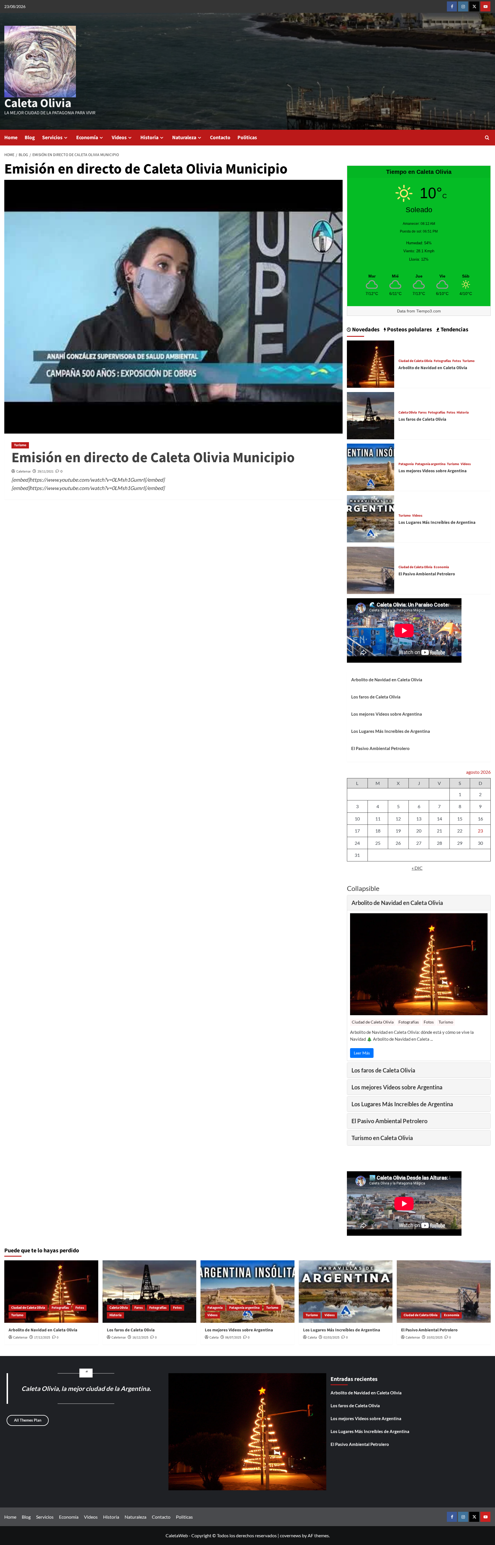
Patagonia (406, 464)
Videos (119, 137)
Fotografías (442, 361)
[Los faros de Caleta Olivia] (370, 415)
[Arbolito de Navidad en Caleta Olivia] (370, 363)
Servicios (52, 137)
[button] (487, 138)
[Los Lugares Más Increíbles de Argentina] (370, 518)
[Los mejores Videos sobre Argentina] (370, 466)
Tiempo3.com (428, 311)
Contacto (220, 137)
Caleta (214, 1337)
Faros (422, 412)
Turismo (20, 445)
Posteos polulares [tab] (409, 330)
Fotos (456, 361)
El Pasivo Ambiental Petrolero (426, 574)
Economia (441, 567)
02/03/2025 (331, 1337)
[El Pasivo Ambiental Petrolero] (370, 569)
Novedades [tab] (365, 330)
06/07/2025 (233, 1337)
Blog (30, 137)
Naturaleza (184, 137)
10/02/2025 (435, 1337)
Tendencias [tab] (453, 330)
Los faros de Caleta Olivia (422, 419)
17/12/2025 (42, 1337)
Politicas (247, 137)
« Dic (417, 868)
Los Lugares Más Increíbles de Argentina (437, 522)
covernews (290, 1535)
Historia (149, 137)
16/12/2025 (140, 1337)
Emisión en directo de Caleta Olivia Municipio (153, 458)
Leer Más (362, 1052)
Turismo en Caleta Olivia (382, 1137)
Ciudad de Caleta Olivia (415, 361)
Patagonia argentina (430, 464)
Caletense (23, 471)
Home (10, 137)
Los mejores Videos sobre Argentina (432, 471)
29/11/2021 (46, 471)
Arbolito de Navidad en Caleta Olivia (432, 368)
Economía (87, 137)
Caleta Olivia (37, 103)
